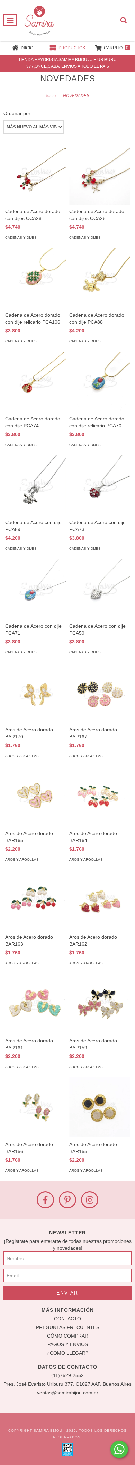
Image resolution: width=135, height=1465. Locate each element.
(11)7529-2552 (67, 1375)
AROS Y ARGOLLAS (22, 756)
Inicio (51, 95)
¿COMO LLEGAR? (67, 1353)
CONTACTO (67, 1318)
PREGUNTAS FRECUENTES (67, 1327)
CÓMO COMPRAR (67, 1336)
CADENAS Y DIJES (21, 237)
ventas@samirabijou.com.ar (67, 1392)
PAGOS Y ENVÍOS (67, 1344)
